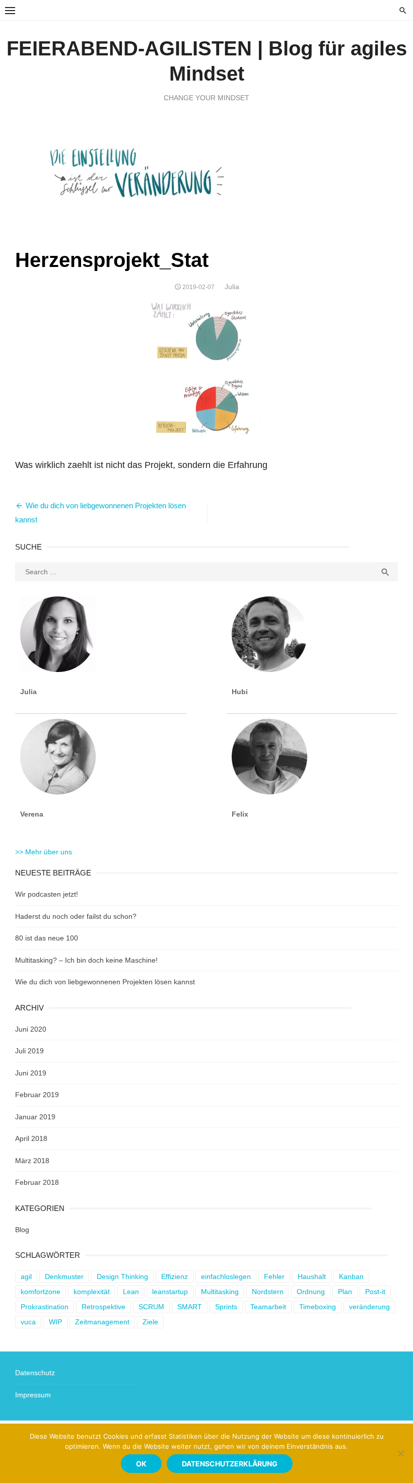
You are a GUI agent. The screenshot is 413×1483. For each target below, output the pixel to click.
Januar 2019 (35, 1117)
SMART (189, 1307)
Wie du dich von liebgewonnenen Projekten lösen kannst (105, 982)
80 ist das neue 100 (46, 938)
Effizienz (174, 1276)
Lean (131, 1292)
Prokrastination (44, 1307)
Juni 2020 (30, 1029)
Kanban (351, 1276)
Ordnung (311, 1292)
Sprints (226, 1307)
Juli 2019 (29, 1051)
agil (26, 1276)
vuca (28, 1322)
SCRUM (151, 1307)
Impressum (33, 1395)
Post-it (375, 1292)
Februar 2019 (37, 1095)
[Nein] (400, 1453)
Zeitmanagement (102, 1322)
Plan (345, 1292)
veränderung (369, 1307)
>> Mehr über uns (43, 852)
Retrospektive (103, 1307)
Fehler (274, 1276)
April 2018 (31, 1138)
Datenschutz (35, 1373)
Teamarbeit (268, 1307)
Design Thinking (122, 1276)
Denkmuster (64, 1276)
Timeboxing (317, 1307)
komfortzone (40, 1292)
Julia (232, 287)
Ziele (150, 1322)
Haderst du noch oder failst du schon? (75, 916)
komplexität (92, 1292)
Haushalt (312, 1276)
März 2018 (32, 1161)
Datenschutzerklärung (230, 1463)
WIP (55, 1322)
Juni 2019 (30, 1073)
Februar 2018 (37, 1182)
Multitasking (220, 1292)
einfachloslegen (226, 1276)
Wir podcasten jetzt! (46, 894)
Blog (22, 1230)
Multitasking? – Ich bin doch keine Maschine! (86, 960)
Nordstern (268, 1292)
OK (141, 1463)
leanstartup (170, 1292)
